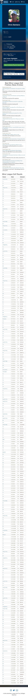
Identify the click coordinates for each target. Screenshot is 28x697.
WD (3, 359)
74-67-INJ (4, 371)
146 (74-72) (5, 568)
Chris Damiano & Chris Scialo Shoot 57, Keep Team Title (14, 138)
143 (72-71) (5, 651)
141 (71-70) (5, 608)
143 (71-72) (5, 280)
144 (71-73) (5, 399)
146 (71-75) (5, 551)
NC (3, 194)
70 (3, 215)
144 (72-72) (5, 208)
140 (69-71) (5, 558)
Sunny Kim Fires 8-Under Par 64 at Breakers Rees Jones (13, 167)
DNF (3, 439)
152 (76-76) (5, 179)
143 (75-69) (5, 221)
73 (3, 257)
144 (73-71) (5, 401)
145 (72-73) (5, 251)
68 (3, 234)
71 (3, 181)
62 (3, 302)
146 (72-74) (5, 515)
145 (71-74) (5, 329)
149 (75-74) (5, 418)
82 (3, 185)
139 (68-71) (5, 316)
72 (3, 191)
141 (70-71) (5, 388)
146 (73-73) (5, 225)
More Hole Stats (7, 77)
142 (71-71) (5, 342)
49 (3, 416)
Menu (6, 2)
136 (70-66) (5, 268)
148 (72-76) (5, 187)
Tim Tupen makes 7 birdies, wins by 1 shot (11, 134)
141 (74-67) (5, 230)
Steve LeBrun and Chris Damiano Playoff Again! (12, 150)
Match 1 (4, 452)
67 (3, 255)
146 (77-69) (5, 361)
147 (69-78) (5, 530)
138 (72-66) (5, 424)
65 (3, 223)
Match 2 (4, 534)
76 (3, 238)
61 (3, 670)
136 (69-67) (5, 606)
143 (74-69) (5, 500)
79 (3, 422)
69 (3, 232)
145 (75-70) (5, 350)
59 (3, 665)
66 (3, 431)
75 (3, 227)
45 (3, 659)
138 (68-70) (5, 244)
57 (3, 346)
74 (3, 189)
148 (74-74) (5, 414)
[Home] (1, 1)
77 (3, 183)
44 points (4, 318)
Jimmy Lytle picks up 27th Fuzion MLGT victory (12, 144)
